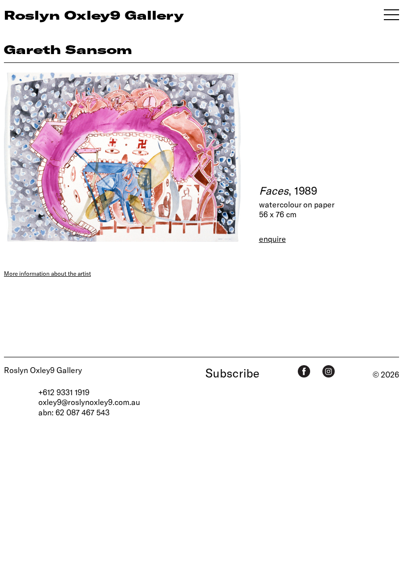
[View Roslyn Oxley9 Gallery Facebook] (304, 371)
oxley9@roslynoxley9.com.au (89, 401)
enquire (272, 238)
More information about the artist (47, 273)
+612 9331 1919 (63, 392)
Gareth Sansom (68, 49)
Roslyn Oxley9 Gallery (43, 370)
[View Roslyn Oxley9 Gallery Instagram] (328, 371)
